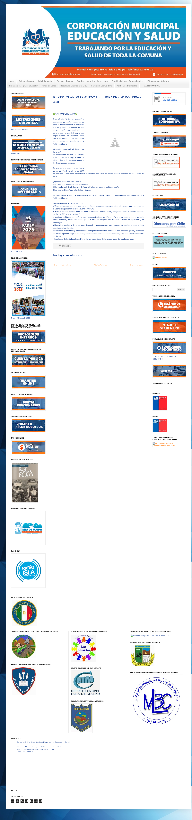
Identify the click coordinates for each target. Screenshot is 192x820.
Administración (45, 81)
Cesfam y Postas (65, 81)
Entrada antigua (136, 265)
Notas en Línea (49, 86)
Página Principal (100, 265)
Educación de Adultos (158, 81)
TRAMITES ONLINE (151, 86)
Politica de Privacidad (127, 86)
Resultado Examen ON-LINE (73, 86)
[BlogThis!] (63, 246)
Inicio (11, 81)
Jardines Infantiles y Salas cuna (92, 81)
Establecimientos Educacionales (127, 81)
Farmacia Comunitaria (101, 86)
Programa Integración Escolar (23, 86)
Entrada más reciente (62, 265)
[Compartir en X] (66, 246)
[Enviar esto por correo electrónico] (60, 246)
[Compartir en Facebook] (69, 246)
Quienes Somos (26, 81)
